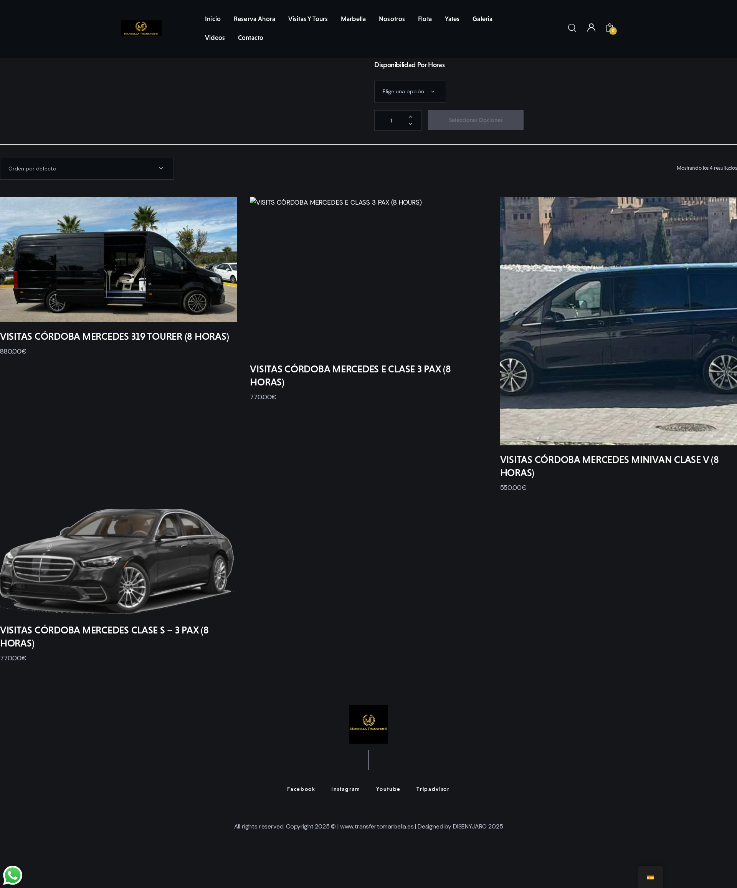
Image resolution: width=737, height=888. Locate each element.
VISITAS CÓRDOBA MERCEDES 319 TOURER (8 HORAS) (114, 336)
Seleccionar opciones (476, 120)
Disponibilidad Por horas (409, 65)
